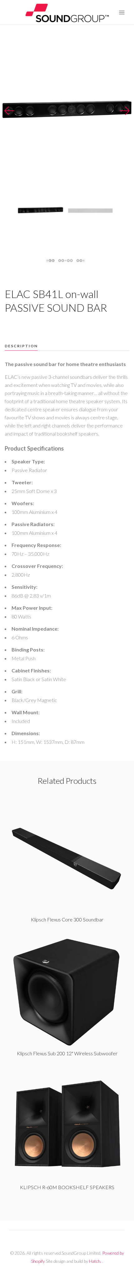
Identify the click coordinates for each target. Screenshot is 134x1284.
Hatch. (95, 1261)
